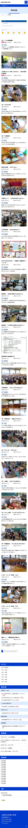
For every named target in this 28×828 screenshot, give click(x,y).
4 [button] (7, 651)
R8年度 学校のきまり (10, 713)
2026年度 (3, 760)
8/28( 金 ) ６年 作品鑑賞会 (6, 748)
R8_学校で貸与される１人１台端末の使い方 (12, 697)
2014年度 (3, 781)
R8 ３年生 (4, 674)
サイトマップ (5, 823)
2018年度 (3, 774)
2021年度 (3, 769)
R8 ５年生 (4, 679)
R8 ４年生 (4, 677)
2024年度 (3, 764)
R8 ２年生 (4, 672)
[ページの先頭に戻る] (26, 826)
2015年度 (3, 780)
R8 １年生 (4, 670)
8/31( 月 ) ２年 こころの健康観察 (8, 737)
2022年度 (3, 767)
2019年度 (3, 773)
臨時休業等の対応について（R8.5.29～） (11, 719)
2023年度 (3, 766)
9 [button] (15, 651)
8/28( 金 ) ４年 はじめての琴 (7, 745)
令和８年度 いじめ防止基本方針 (10, 706)
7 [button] (12, 651)
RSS (4, 800)
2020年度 (3, 771)
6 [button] (10, 651)
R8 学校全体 (5, 667)
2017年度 (3, 776)
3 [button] (5, 651)
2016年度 (3, 778)
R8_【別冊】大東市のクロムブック (10, 700)
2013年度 (3, 783)
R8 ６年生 (4, 681)
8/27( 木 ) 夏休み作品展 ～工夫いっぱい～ (10, 751)
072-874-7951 (8, 819)
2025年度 (3, 762)
